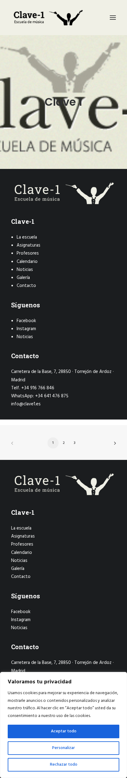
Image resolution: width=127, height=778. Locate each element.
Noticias (25, 269)
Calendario (27, 261)
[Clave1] (47, 17)
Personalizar (63, 747)
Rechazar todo (63, 764)
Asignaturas (28, 245)
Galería (23, 277)
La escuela (27, 237)
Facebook (26, 321)
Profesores (28, 253)
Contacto (26, 285)
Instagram (26, 329)
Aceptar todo (63, 731)
